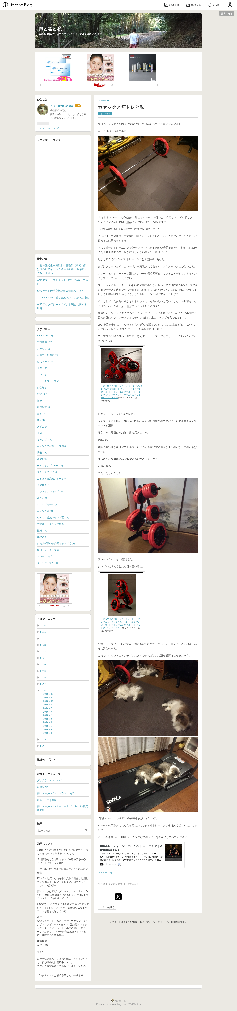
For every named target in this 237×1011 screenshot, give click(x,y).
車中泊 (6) (42, 537)
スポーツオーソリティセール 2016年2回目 (163, 921)
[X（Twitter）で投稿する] (118, 896)
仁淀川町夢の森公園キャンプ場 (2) (56, 543)
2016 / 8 (47, 708)
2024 (43, 638)
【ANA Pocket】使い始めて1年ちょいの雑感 (63, 297)
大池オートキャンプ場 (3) (51, 523)
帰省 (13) (42, 452)
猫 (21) (41, 413)
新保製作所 (43, 786)
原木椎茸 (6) (44, 407)
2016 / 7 (47, 711)
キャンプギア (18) (47, 472)
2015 (43, 739)
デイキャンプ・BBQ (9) (50, 465)
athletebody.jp (105, 872)
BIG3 (129, 221)
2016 (43, 690)
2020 (43, 664)
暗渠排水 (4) (44, 459)
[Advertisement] (63, 196)
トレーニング (105, 113)
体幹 (134, 247)
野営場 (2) (42, 387)
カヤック (137, 317)
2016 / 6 (47, 715)
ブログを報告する (132, 1004)
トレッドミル (113, 124)
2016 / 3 (47, 726)
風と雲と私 (50, 28)
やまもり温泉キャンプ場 (123, 921)
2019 (43, 671)
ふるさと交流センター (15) (52, 478)
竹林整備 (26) (44, 342)
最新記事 (42, 259)
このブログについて (48, 128)
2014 (43, 745)
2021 (43, 658)
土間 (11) (42, 368)
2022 (43, 651)
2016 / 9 (47, 704)
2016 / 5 (47, 718)
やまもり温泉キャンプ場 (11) (53, 517)
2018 (43, 677)
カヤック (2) (44, 348)
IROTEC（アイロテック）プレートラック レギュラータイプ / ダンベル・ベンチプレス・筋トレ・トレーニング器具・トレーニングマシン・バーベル (121, 623)
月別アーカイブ (46, 619)
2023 (43, 645)
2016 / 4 (47, 722)
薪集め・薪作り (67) (48, 355)
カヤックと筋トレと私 (121, 107)
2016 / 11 (48, 697)
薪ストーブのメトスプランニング (55, 793)
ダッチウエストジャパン (50, 780)
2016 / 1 (47, 732)
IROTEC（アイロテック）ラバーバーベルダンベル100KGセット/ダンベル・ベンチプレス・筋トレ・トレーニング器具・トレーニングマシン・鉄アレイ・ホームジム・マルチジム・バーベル (121, 391)
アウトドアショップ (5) (50, 491)
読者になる (227, 13)
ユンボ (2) (42, 374)
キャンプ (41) (44, 439)
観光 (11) (42, 530)
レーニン (117, 217)
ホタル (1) (42, 498)
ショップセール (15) (48, 504)
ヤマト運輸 (127, 447)
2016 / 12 (48, 694)
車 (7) (40, 433)
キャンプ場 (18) (45, 511)
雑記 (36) (42, 394)
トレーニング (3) (46, 556)
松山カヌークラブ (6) (48, 550)
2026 (43, 625)
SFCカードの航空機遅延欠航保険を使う (60, 290)
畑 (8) (40, 400)
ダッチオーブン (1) (47, 563)
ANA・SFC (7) (45, 335)
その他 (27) (43, 485)
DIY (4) (41, 420)
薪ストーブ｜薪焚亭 (48, 800)
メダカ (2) (42, 426)
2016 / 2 (47, 729)
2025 (43, 632)
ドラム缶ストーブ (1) (48, 381)
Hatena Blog (115, 1004)
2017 (43, 683)
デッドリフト (187, 217)
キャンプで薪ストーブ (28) (52, 446)
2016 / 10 (48, 701)
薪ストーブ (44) (45, 361)
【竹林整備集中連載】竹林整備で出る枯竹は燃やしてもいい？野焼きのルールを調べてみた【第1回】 (62, 269)
